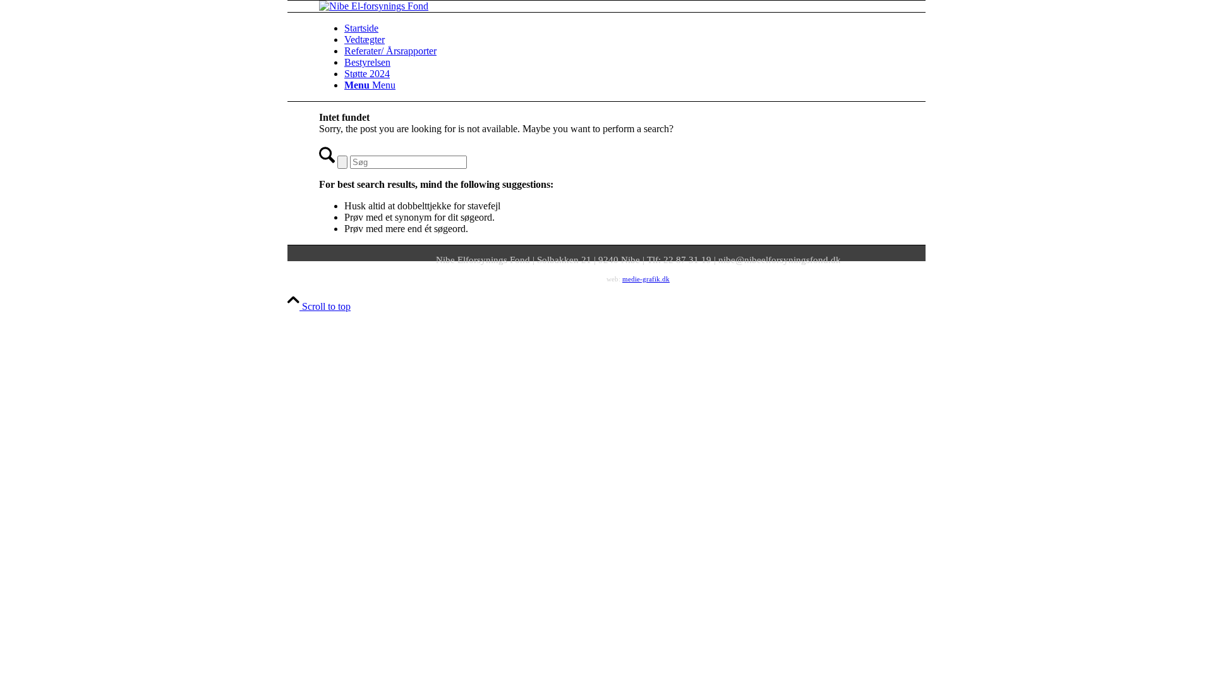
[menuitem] (650, 28)
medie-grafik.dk (646, 279)
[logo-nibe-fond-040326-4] (373, 6)
